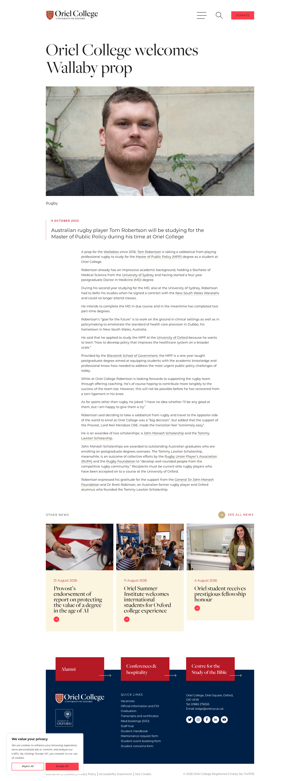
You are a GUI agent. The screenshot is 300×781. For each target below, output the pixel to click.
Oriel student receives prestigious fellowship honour (220, 593)
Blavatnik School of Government (132, 356)
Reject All (28, 766)
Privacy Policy (86, 774)
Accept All (62, 766)
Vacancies (128, 701)
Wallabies (112, 252)
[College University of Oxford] (64, 718)
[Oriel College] (72, 15)
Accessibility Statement (115, 774)
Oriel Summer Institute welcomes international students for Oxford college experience (147, 599)
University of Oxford (172, 338)
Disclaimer (53, 774)
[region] (45, 753)
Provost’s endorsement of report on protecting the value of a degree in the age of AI (78, 599)
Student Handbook (134, 731)
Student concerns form (137, 746)
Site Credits (143, 774)
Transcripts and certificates (140, 716)
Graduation (128, 711)
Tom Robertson (149, 252)
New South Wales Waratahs (197, 293)
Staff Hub (127, 726)
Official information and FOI (140, 706)
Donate (243, 15)
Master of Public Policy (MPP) (159, 257)
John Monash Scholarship (164, 433)
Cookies (68, 774)
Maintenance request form (139, 736)
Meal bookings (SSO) (135, 721)
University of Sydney (138, 275)
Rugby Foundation (120, 461)
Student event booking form (141, 741)
